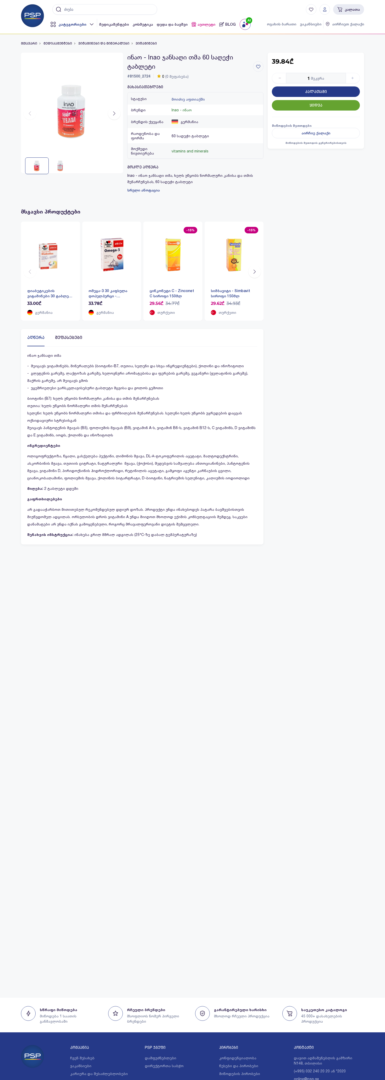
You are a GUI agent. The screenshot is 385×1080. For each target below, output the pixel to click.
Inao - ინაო (182, 110)
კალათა (352, 9)
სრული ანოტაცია (143, 190)
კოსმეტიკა (143, 24)
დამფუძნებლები (160, 1058)
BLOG (230, 24)
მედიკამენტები (114, 24)
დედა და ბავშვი (172, 24)
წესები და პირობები (238, 1065)
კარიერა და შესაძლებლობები (99, 1073)
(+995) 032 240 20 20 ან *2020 (320, 1071)
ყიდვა (316, 105)
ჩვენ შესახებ (82, 1058)
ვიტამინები (146, 43)
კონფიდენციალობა (237, 1058)
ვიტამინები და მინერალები (103, 43)
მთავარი (29, 43)
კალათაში (316, 92)
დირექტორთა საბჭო (164, 1065)
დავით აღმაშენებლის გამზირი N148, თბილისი (323, 1060)
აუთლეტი (206, 24)
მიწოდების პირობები (239, 1073)
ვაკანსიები (310, 24)
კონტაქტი (304, 1047)
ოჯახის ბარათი (281, 24)
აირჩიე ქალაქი (315, 133)
